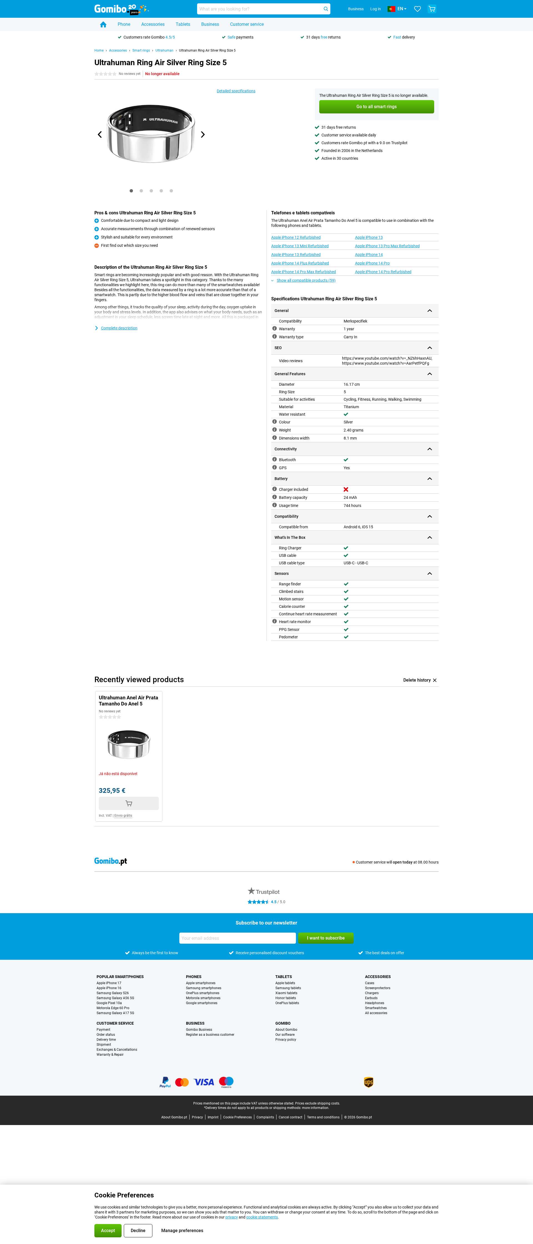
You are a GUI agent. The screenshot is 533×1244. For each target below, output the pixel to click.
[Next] (202, 134)
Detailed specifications (236, 91)
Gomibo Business (199, 1030)
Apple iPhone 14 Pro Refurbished (383, 272)
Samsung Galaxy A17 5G (115, 1013)
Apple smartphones (200, 983)
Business (210, 24)
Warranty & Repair (110, 1055)
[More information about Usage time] (274, 505)
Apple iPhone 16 (109, 988)
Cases (369, 983)
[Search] (325, 8)
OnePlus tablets (287, 1003)
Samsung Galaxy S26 (113, 993)
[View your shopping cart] (432, 9)
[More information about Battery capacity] (274, 497)
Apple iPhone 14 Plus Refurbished (300, 263)
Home (99, 50)
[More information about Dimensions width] (274, 437)
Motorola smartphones (203, 998)
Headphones (374, 1003)
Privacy (197, 1117)
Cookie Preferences (237, 1117)
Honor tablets (285, 998)
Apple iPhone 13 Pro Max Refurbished (387, 246)
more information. (315, 1108)
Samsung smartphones (203, 988)
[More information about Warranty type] (274, 336)
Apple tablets (285, 983)
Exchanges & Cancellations (117, 1050)
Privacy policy (285, 1040)
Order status (106, 1035)
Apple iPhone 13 (369, 237)
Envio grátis (123, 816)
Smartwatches (376, 1008)
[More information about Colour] (274, 421)
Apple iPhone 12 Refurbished (296, 237)
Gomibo (283, 1023)
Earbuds (371, 998)
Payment (103, 1030)
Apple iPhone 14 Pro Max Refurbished (303, 272)
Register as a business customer (210, 1035)
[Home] (103, 24)
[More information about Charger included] (274, 489)
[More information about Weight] (274, 429)
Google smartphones (201, 1003)
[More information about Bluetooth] (274, 459)
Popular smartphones (120, 976)
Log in (375, 9)
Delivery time (106, 1040)
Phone (124, 24)
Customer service (247, 24)
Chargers (372, 993)
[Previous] (99, 134)
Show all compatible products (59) (306, 280)
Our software (285, 1035)
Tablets (183, 24)
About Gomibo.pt (174, 1117)
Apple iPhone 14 (369, 254)
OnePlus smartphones (202, 993)
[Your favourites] (417, 9)
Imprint (213, 1117)
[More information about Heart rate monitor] (274, 621)
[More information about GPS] (274, 467)
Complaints (265, 1117)
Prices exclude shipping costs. (317, 1103)
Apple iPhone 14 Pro (372, 263)
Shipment (104, 1045)
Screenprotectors (377, 988)
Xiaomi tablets (286, 993)
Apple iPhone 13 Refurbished (296, 254)
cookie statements (262, 1217)
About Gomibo (286, 1030)
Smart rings (141, 50)
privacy (231, 1217)
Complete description (119, 328)
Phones (194, 976)
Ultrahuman (164, 50)
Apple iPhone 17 (109, 983)
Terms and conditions (323, 1117)
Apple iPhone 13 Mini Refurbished (300, 246)
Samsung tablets (288, 988)
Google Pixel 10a (109, 1003)
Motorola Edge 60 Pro (113, 1008)
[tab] (131, 190)
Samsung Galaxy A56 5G (115, 998)
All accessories (376, 1013)
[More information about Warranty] (274, 328)
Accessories (153, 24)
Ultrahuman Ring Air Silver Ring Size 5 (207, 50)
